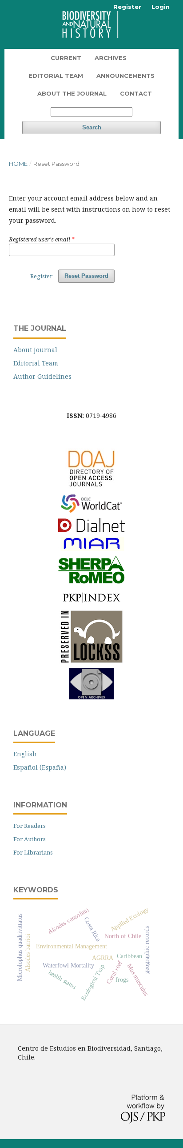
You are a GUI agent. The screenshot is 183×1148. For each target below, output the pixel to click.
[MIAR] (91, 550)
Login (160, 6)
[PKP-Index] (91, 602)
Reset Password (86, 276)
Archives (111, 57)
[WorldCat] (91, 512)
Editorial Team (55, 75)
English (25, 754)
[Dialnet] (91, 530)
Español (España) (39, 767)
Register (127, 6)
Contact (136, 93)
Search (91, 127)
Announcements (125, 75)
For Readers (29, 826)
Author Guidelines (42, 376)
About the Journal (72, 93)
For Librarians (33, 852)
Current (66, 57)
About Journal (35, 349)
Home (18, 163)
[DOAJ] (91, 486)
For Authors (29, 839)
